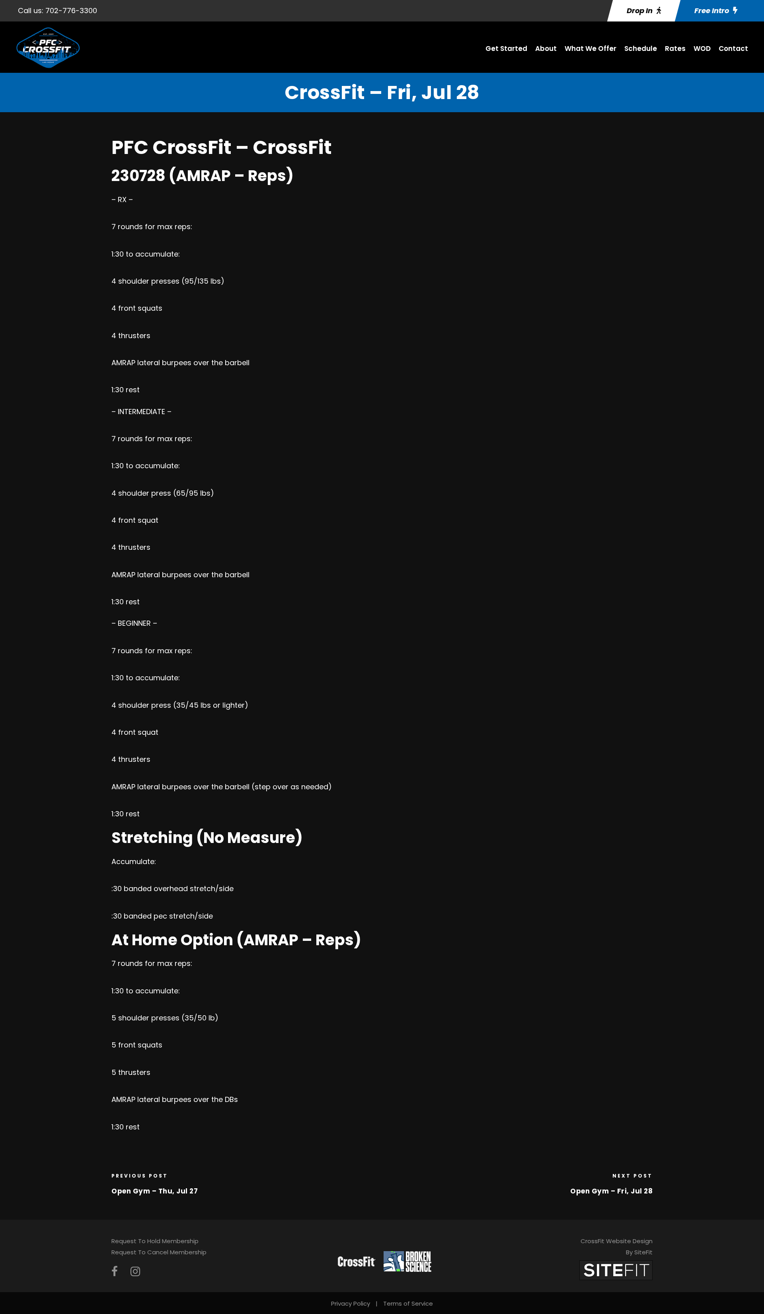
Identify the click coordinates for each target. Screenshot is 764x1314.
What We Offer (590, 48)
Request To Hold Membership (155, 1241)
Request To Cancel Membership (159, 1252)
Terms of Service (408, 1303)
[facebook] (114, 1271)
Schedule (640, 48)
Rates (675, 48)
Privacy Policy (350, 1303)
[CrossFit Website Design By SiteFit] (616, 1269)
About (546, 48)
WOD (702, 48)
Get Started (506, 48)
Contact (733, 48)
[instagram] (135, 1271)
